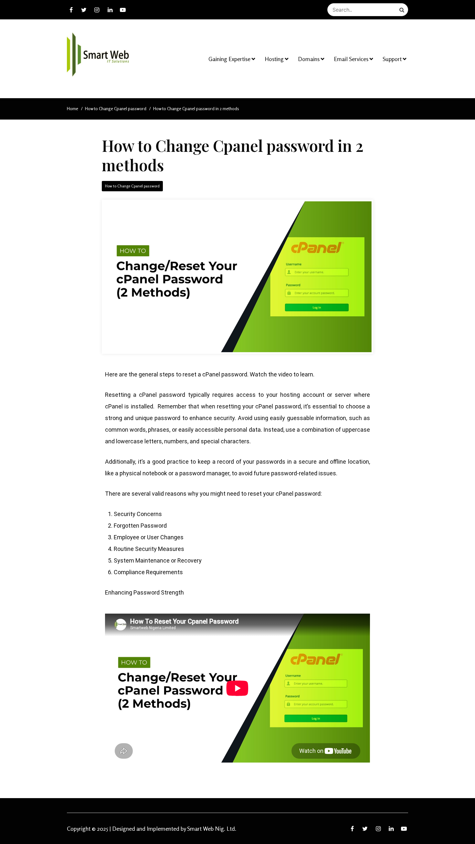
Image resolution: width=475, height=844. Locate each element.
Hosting (274, 58)
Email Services (351, 58)
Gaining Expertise (229, 58)
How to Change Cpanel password (132, 186)
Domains (309, 58)
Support (392, 58)
